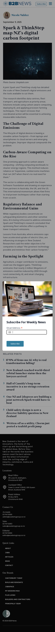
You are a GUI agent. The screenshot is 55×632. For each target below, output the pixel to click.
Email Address (15, 327)
